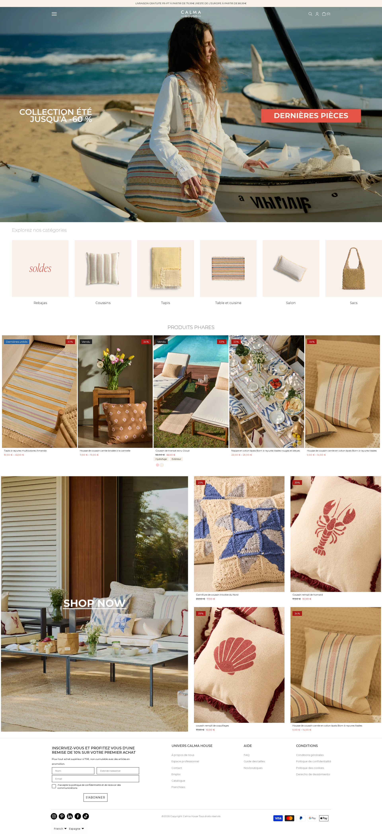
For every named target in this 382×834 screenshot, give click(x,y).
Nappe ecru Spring (43, 450)
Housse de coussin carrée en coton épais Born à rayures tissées (327, 725)
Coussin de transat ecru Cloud (352, 450)
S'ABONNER (95, 797)
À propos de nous (183, 754)
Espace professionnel (185, 761)
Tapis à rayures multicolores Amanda (205, 450)
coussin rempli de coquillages (212, 725)
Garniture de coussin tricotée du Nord (217, 594)
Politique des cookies (310, 767)
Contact (177, 767)
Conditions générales (310, 754)
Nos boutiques (253, 767)
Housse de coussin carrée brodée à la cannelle (285, 450)
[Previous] (9, 391)
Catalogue (178, 780)
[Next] (372, 391)
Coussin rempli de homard (307, 594)
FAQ (246, 754)
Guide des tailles (254, 761)
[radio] (337, 465)
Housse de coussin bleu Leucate (125, 450)
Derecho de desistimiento (313, 774)
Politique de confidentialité (313, 761)
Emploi (176, 774)
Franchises (178, 787)
